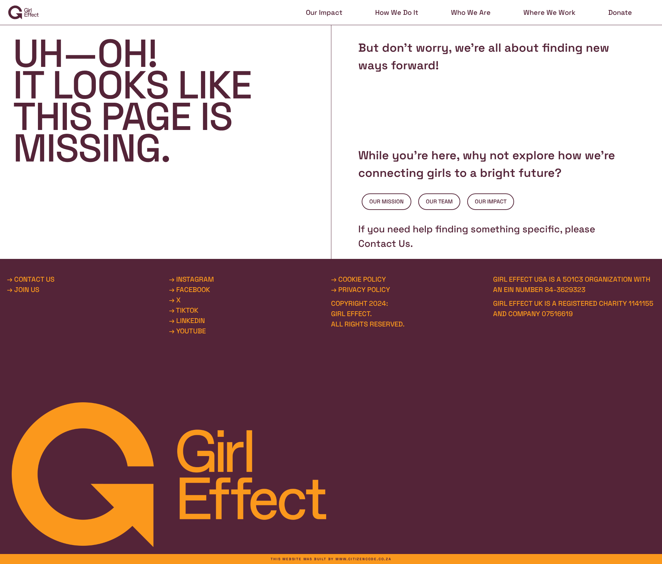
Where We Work (549, 12)
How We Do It (396, 12)
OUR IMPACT (490, 201)
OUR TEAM (439, 201)
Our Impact (324, 12)
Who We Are (471, 12)
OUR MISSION (386, 201)
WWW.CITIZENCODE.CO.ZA (363, 559)
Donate (620, 12)
